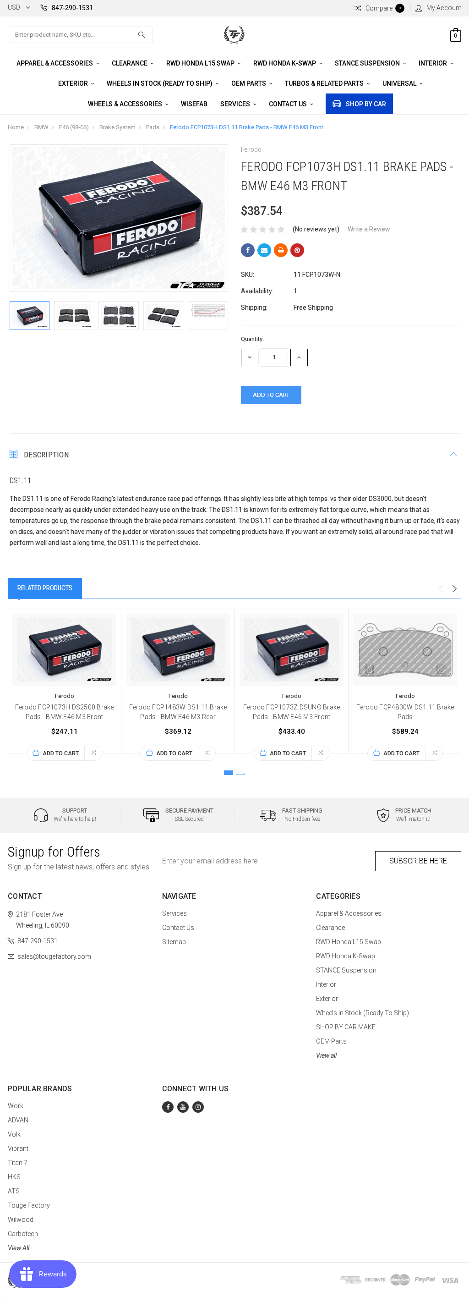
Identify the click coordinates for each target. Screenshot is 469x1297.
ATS (14, 1191)
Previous (440, 589)
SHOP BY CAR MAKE (346, 1027)
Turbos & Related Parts (325, 83)
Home (16, 127)
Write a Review (369, 229)
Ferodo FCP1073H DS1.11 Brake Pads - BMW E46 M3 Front (246, 127)
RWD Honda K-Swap (285, 63)
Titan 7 (17, 1162)
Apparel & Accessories (55, 63)
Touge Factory (29, 1205)
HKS (14, 1177)
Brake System (117, 127)
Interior (433, 63)
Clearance (130, 63)
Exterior (73, 83)
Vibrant (18, 1148)
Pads (152, 127)
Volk (14, 1134)
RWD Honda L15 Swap (201, 63)
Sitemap (174, 941)
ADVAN (18, 1120)
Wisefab (194, 104)
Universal (400, 83)
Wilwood (20, 1219)
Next (454, 589)
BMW (41, 127)
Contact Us (288, 104)
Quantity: (252, 338)
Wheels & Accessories (126, 104)
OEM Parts (249, 83)
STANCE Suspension (368, 63)
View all (326, 1055)
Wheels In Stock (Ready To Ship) (160, 83)
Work (15, 1106)
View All (18, 1248)
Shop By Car (366, 104)
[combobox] (80, 35)
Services (235, 104)
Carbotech (23, 1233)
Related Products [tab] (44, 588)
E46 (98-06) (74, 127)
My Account (443, 7)
